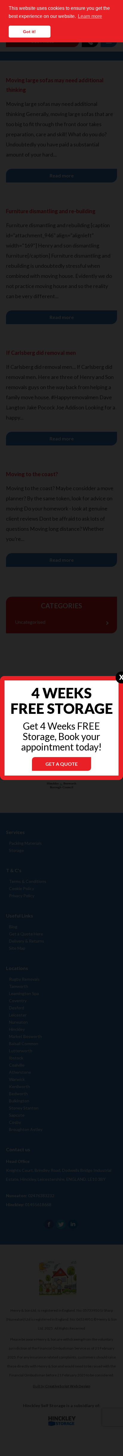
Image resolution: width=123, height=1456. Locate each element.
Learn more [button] (90, 16)
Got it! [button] (29, 31)
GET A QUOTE (61, 764)
